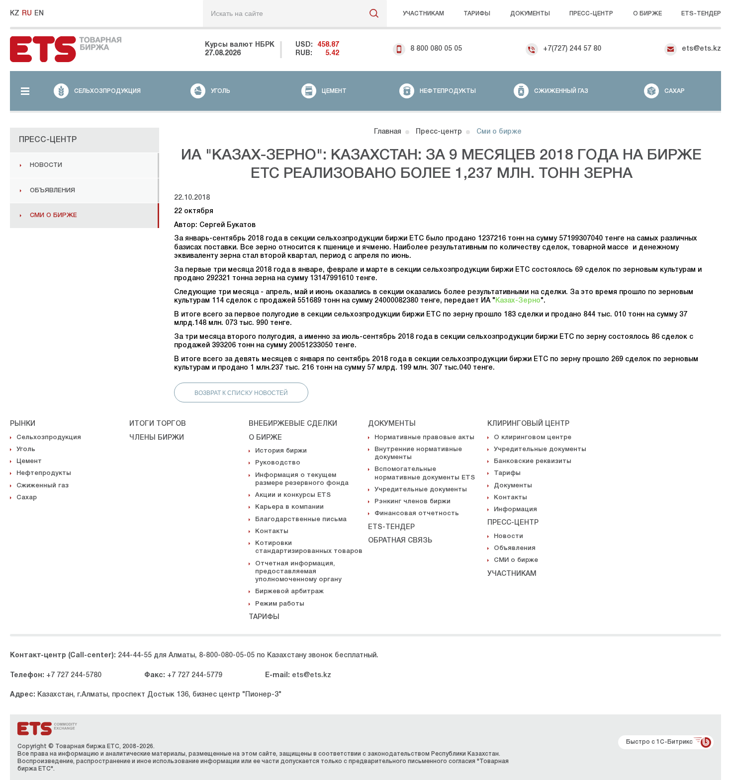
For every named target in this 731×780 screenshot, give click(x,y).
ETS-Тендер (701, 13)
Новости (46, 165)
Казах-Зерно (518, 301)
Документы (530, 13)
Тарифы (476, 13)
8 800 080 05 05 (436, 49)
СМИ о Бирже (53, 215)
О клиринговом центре (532, 437)
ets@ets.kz (701, 49)
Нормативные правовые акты (424, 437)
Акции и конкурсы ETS (293, 495)
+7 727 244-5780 (73, 675)
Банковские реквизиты (532, 461)
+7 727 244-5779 (194, 675)
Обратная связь (400, 541)
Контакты (271, 531)
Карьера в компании (289, 507)
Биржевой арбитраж (289, 591)
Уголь (25, 449)
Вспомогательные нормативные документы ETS (424, 473)
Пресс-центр (591, 13)
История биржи (281, 451)
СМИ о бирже (516, 560)
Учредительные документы (420, 489)
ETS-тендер (391, 527)
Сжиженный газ (42, 485)
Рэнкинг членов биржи (412, 501)
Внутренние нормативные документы (418, 453)
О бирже (647, 13)
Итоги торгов (157, 424)
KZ (14, 13)
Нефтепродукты (43, 473)
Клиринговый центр (528, 424)
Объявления (52, 190)
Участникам (423, 13)
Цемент (29, 461)
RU (27, 13)
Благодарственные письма (301, 519)
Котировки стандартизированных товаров (309, 547)
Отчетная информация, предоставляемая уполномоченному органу (298, 572)
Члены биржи (156, 438)
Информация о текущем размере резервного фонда (302, 479)
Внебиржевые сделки (293, 424)
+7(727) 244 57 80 (572, 49)
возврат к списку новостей (241, 393)
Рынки (22, 424)
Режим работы (279, 604)
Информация (515, 509)
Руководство (277, 463)
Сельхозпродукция (48, 437)
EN (39, 13)
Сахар (26, 497)
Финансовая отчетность (416, 513)
